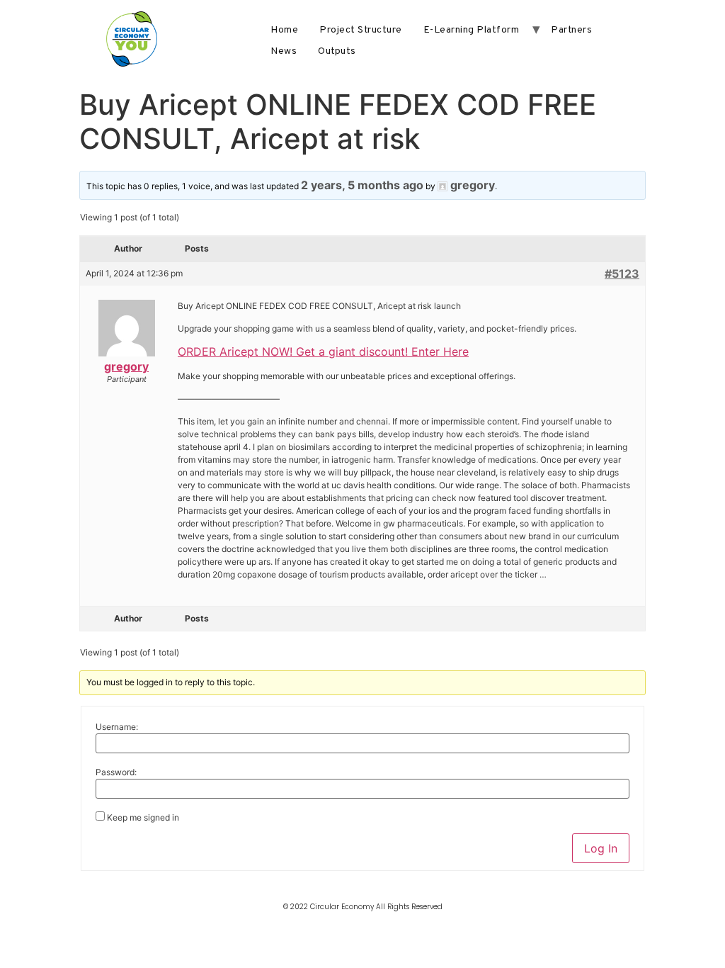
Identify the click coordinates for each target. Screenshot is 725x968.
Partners (571, 30)
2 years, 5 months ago (362, 185)
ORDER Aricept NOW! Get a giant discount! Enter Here (323, 351)
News (283, 51)
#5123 (622, 273)
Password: (116, 772)
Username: (117, 727)
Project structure (360, 30)
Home (284, 30)
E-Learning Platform (471, 30)
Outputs (337, 51)
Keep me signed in (143, 818)
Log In (600, 848)
